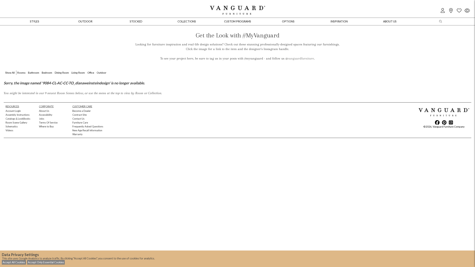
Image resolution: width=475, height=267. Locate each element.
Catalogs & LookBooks (18, 118)
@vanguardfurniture (299, 58)
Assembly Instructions (18, 114)
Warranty (77, 134)
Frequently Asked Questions (87, 126)
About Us (44, 110)
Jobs (41, 118)
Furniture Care (80, 122)
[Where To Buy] (451, 10)
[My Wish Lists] (459, 10)
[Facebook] (437, 122)
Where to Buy (46, 126)
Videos (9, 130)
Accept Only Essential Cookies (46, 262)
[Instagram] (451, 122)
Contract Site (79, 114)
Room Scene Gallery (16, 122)
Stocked (136, 21)
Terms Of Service (48, 122)
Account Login (13, 110)
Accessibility (45, 114)
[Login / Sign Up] (443, 10)
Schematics (12, 126)
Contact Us (78, 118)
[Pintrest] (444, 122)
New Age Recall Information (87, 130)
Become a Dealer (81, 110)
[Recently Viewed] (467, 10)
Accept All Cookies (14, 262)
